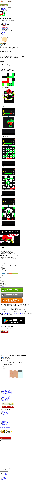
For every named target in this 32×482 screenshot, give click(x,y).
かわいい (3, 32)
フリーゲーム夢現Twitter (17, 440)
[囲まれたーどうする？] (8, 135)
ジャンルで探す (4, 420)
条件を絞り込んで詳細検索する (5, 427)
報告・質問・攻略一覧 (6, 358)
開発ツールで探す (4, 423)
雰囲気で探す (4, 421)
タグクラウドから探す (3, 425)
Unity (3, 31)
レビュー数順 (4, 414)
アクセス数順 (4, 415)
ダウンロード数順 (4, 412)
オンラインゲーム (6, 398)
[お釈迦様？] (8, 225)
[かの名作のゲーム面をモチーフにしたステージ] (8, 195)
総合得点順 (3, 411)
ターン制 (3, 33)
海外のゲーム (5, 400)
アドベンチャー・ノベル (7, 392)
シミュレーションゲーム (7, 393)
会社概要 (3, 477)
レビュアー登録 (4, 475)
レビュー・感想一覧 (6, 357)
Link (2, 479)
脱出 (2, 34)
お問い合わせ (4, 478)
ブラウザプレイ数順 (5, 413)
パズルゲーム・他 (6, 396)
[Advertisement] (6, 338)
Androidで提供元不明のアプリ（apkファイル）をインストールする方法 (13, 313)
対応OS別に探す (4, 424)
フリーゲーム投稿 (4, 474)
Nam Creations (6, 23)
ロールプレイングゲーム (7, 391)
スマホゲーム (5, 399)
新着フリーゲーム (6, 390)
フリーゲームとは (4, 473)
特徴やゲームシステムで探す (6, 422)
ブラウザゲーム (6, 397)
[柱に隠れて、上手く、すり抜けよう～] (8, 165)
